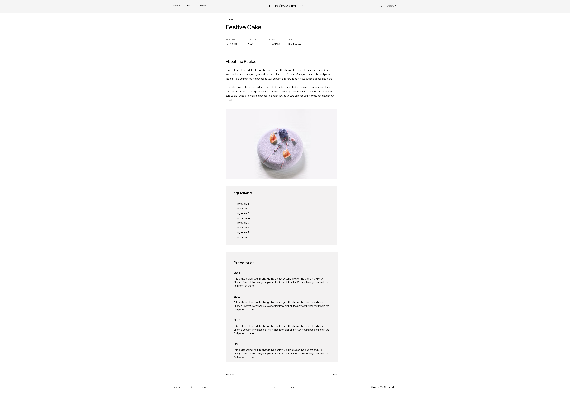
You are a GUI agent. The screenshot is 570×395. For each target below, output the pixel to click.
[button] (235, 19)
